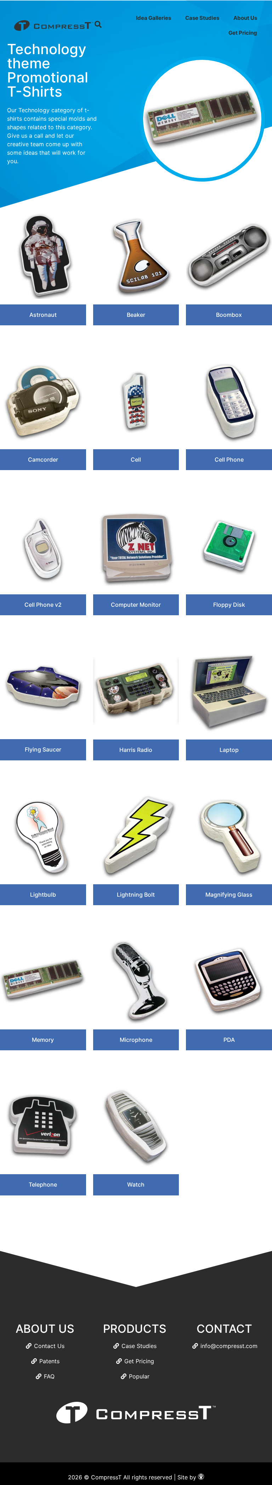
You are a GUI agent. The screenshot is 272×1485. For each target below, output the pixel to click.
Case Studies (202, 18)
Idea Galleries (153, 18)
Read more (43, 337)
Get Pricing (242, 32)
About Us (245, 18)
